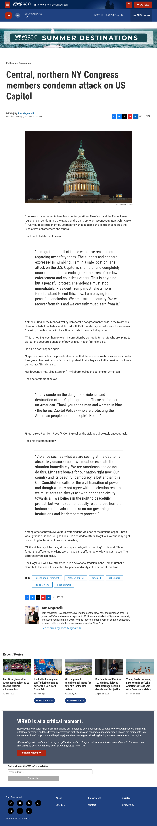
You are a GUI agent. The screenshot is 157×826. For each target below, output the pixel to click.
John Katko (114, 578)
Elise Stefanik (64, 585)
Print (147, 116)
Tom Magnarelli (26, 113)
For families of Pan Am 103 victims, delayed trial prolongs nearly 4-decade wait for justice (108, 684)
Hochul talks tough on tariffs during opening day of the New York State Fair (46, 684)
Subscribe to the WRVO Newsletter (28, 766)
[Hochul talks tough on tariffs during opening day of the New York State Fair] (48, 667)
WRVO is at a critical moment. (50, 721)
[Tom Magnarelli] (32, 615)
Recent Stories (13, 654)
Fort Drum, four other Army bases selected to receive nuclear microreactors (16, 684)
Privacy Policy (127, 805)
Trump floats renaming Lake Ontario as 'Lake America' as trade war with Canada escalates (138, 684)
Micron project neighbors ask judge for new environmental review (78, 684)
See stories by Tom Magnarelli (61, 628)
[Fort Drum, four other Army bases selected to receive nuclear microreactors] (17, 667)
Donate (144, 4)
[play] (8, 15)
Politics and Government (18, 63)
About (59, 798)
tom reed (96, 578)
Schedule (60, 805)
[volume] (17, 15)
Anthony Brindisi (76, 578)
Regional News (42, 585)
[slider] (22, 15)
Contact (92, 805)
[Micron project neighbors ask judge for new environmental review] (78, 667)
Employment (94, 798)
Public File (125, 798)
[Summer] (78, 38)
